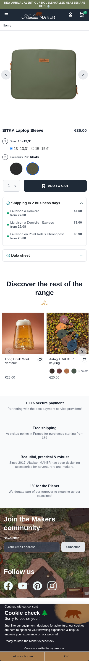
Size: (20, 141)
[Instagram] (52, 585)
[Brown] (52, 371)
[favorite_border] (23, 333)
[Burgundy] (59, 371)
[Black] (16, 169)
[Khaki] (32, 169)
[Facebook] (8, 585)
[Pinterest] (37, 585)
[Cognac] (66, 371)
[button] (6, 15)
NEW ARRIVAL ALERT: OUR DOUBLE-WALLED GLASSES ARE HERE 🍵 (44, 4)
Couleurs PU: (24, 157)
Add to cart (59, 186)
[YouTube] (22, 585)
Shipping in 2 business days (35, 203)
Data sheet (20, 255)
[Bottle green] (74, 371)
